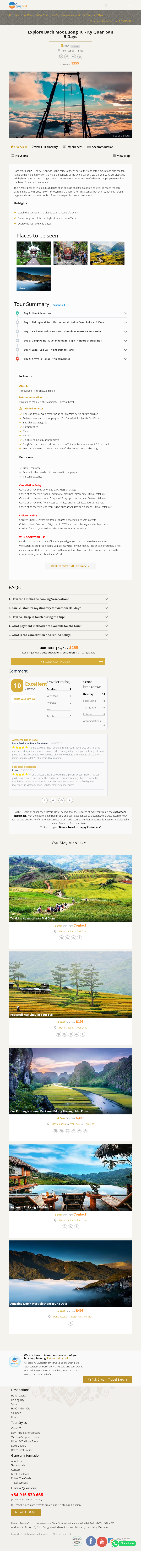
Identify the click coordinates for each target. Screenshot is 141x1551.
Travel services (19, 1482)
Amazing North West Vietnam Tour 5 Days (38, 1303)
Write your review (24, 698)
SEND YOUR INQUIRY (57, 661)
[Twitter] (53, 800)
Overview (20, 147)
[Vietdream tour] (10, 15)
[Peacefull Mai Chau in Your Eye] (70, 984)
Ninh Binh (89, 1123)
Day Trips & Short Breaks (25, 1432)
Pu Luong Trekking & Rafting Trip (32, 1207)
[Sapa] (107, 252)
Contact (15, 1469)
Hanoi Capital (67, 50)
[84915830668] (61, 800)
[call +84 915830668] (70, 800)
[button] (58, 599)
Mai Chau (82, 931)
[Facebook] (45, 800)
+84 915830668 (123, 21)
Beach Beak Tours (21, 1450)
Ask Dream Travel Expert (109, 1379)
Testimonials (18, 1465)
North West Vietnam (82, 1316)
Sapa (80, 50)
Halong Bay (17, 1399)
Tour (17, 15)
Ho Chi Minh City (20, 1408)
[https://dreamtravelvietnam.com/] (18, 5)
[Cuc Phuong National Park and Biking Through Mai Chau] (70, 1080)
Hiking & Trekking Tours (24, 1441)
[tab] (58, 599)
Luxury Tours (18, 1445)
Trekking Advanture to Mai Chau (32, 918)
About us (16, 1461)
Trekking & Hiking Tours (36, 15)
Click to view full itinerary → (70, 566)
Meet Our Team (20, 1474)
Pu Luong (82, 1220)
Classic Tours (18, 1428)
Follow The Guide (21, 1478)
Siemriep (16, 1412)
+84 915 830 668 (27, 1494)
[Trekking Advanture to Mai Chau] (70, 888)
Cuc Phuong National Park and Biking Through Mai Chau (49, 1111)
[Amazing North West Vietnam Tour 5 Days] (70, 1273)
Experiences (75, 147)
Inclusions (21, 156)
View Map (123, 156)
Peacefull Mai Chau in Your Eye (31, 1014)
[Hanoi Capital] (34, 252)
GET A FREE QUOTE (26, 1512)
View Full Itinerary (46, 147)
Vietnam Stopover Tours (25, 1437)
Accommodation (102, 147)
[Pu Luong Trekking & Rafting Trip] (70, 1177)
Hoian (14, 1417)
